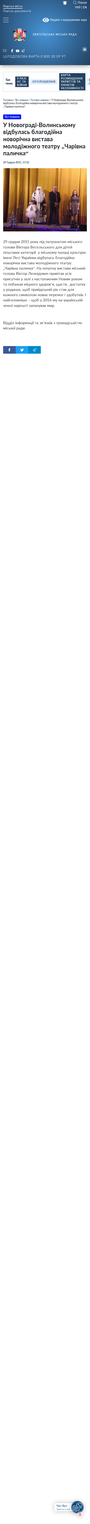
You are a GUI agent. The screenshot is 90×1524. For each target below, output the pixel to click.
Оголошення (43, 81)
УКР (77, 7)
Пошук (82, 2)
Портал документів (17, 11)
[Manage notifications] (80, 1514)
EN (85, 7)
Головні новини (40, 100)
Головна (8, 100)
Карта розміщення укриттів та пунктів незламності (72, 81)
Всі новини (21, 100)
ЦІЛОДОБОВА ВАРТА (34, 56)
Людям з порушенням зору (68, 19)
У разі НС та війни (22, 82)
